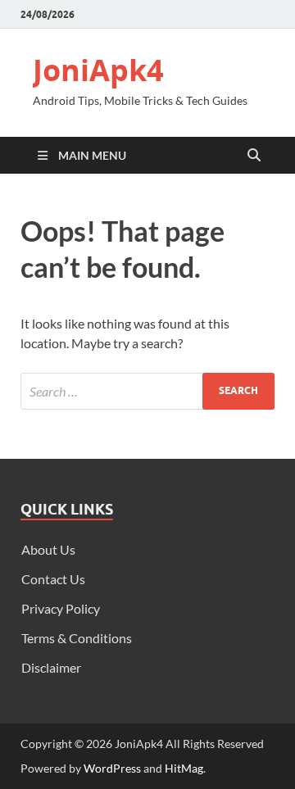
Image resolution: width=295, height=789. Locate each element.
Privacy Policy (60, 608)
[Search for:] (147, 391)
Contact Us (53, 579)
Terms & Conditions (76, 638)
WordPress (112, 768)
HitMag (184, 768)
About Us (48, 549)
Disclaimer (51, 667)
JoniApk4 (98, 70)
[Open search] (254, 156)
